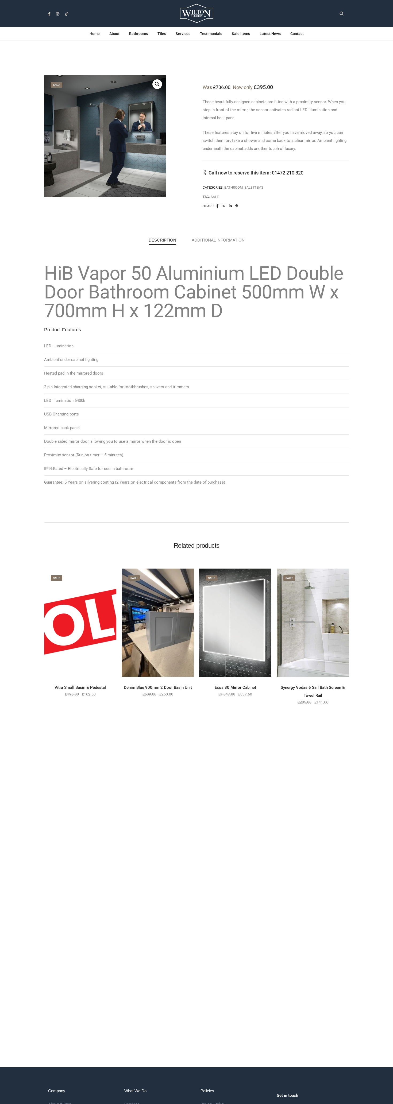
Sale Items (241, 34)
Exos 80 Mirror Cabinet (235, 687)
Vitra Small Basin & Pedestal (80, 687)
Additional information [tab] (218, 240)
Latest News (270, 34)
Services (183, 34)
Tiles (161, 34)
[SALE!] (80, 622)
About (114, 34)
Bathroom (233, 187)
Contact (297, 34)
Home (95, 34)
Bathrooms (138, 34)
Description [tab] (162, 240)
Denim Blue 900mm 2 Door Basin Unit (158, 687)
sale (215, 197)
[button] (157, 84)
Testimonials (211, 34)
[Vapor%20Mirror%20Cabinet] (217, 206)
